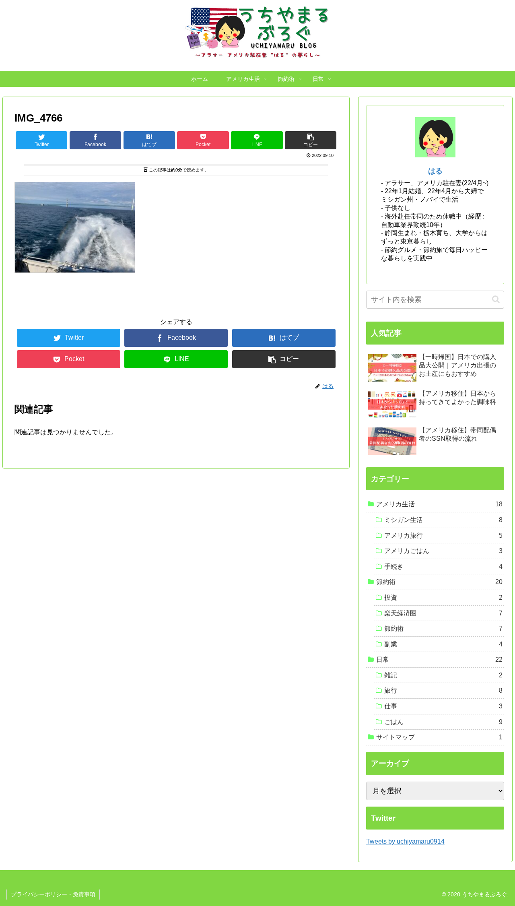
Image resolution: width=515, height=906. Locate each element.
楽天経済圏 (443, 613)
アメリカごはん (443, 550)
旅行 (443, 690)
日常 (439, 659)
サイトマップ (439, 737)
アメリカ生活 (439, 504)
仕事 (443, 706)
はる (435, 171)
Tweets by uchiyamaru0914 (405, 841)
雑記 (443, 675)
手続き (443, 566)
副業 (443, 644)
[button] (496, 299)
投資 (443, 597)
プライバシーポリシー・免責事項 (53, 894)
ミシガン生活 (443, 519)
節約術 (439, 581)
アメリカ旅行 (443, 535)
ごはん (443, 721)
